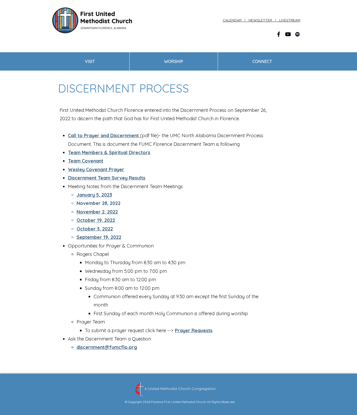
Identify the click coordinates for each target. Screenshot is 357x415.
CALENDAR (233, 20)
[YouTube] (288, 34)
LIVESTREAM (289, 20)
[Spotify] (297, 34)
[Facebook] (278, 34)
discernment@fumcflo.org (107, 347)
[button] (89, 61)
